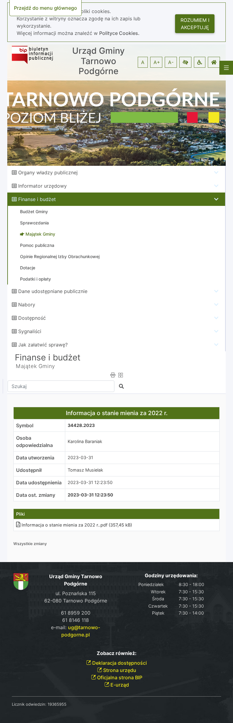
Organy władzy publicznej (48, 172)
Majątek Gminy (35, 366)
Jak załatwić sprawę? (43, 345)
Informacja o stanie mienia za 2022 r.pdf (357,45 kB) (77, 524)
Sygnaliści (29, 331)
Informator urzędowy (42, 186)
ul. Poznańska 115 (76, 593)
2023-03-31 (80, 457)
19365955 (57, 704)
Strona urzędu (119, 670)
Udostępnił (29, 470)
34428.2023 (81, 425)
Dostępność (32, 318)
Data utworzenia (35, 458)
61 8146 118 (75, 620)
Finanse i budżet (37, 199)
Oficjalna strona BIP (119, 677)
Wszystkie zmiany (30, 543)
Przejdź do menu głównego (45, 8)
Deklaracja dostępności (119, 663)
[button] (185, 62)
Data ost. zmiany (35, 495)
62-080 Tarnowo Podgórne (75, 601)
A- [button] (171, 62)
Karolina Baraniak (85, 441)
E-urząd (119, 685)
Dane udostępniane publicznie (52, 291)
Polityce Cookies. (119, 33)
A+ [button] (157, 62)
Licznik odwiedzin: (29, 704)
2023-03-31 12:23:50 (90, 482)
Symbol (24, 425)
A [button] (142, 62)
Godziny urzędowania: (171, 575)
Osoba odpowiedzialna (34, 441)
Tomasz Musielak (85, 469)
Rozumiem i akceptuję (195, 23)
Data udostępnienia (39, 482)
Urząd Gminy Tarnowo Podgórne (98, 61)
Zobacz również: (117, 653)
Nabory (26, 305)
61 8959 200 (75, 613)
